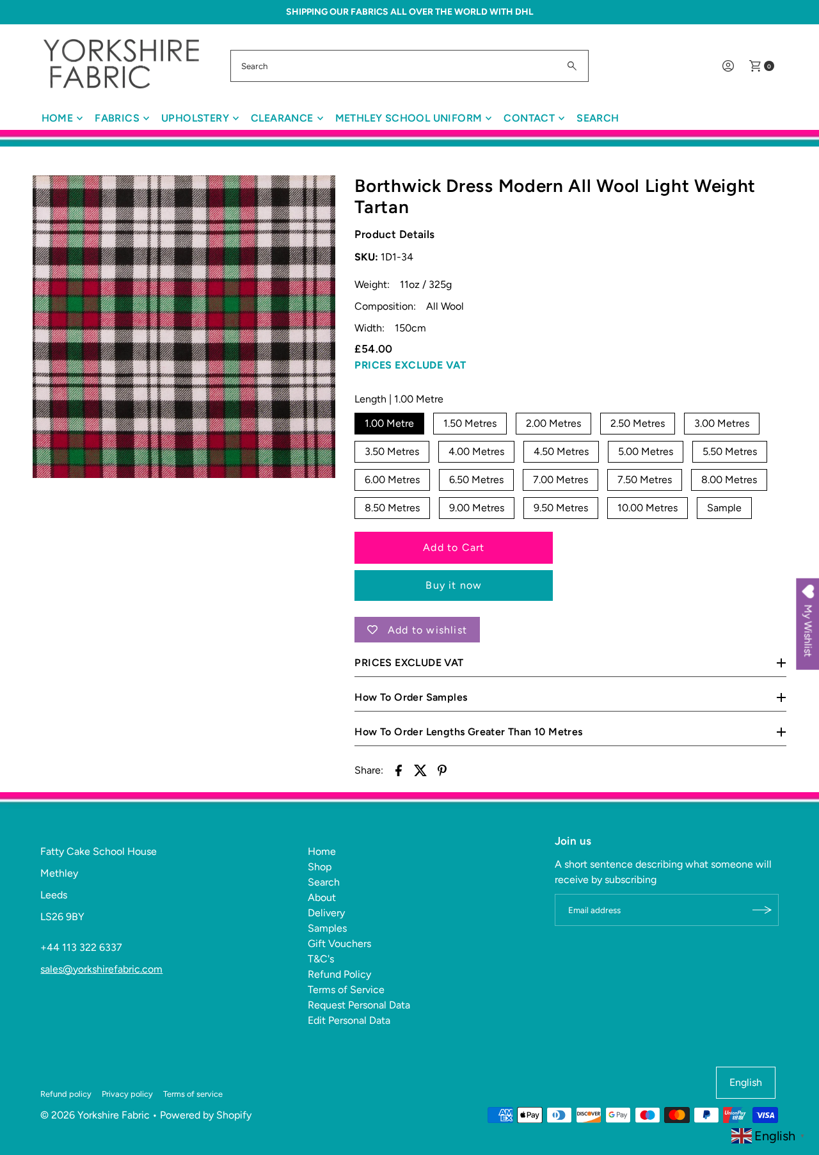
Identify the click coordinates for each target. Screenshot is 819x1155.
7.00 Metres (560, 480)
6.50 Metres (476, 480)
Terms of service (193, 1094)
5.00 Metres (645, 451)
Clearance (282, 118)
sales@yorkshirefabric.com (101, 969)
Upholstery (195, 118)
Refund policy (65, 1094)
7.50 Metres (644, 480)
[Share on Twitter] (420, 769)
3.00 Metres (721, 423)
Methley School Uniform (408, 118)
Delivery (326, 913)
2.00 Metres (553, 423)
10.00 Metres (647, 508)
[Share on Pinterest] (442, 769)
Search (597, 118)
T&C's (321, 959)
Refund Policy (339, 974)
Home (58, 118)
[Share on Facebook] (398, 769)
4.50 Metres (561, 451)
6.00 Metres (392, 480)
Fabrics (117, 118)
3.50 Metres (392, 451)
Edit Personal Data (349, 1020)
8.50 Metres (392, 508)
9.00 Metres (476, 508)
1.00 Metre (389, 423)
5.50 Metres (730, 451)
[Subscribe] (763, 910)
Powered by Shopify (205, 1115)
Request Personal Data (359, 1005)
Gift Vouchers (339, 943)
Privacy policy (127, 1094)
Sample (724, 508)
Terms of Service (346, 990)
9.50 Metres (561, 508)
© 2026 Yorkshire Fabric (95, 1115)
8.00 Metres (729, 480)
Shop (319, 867)
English (745, 1082)
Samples (327, 928)
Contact (529, 118)
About (322, 897)
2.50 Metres (637, 423)
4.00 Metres (476, 451)
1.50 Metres (470, 423)
